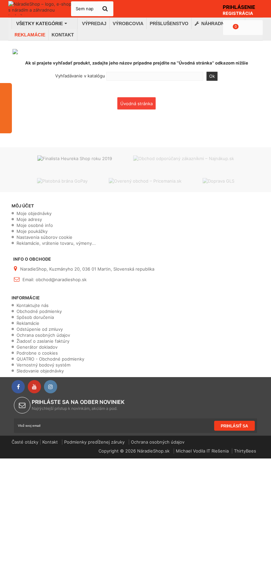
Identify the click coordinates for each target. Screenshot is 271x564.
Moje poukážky (32, 231)
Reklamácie (28, 323)
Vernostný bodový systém (43, 365)
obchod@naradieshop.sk (61, 279)
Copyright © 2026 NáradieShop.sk (134, 451)
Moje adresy (29, 219)
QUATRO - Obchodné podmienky (50, 359)
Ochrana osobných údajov (43, 335)
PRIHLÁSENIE (239, 7)
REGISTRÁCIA (238, 13)
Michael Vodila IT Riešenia (202, 451)
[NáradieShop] (40, 8)
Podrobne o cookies (37, 353)
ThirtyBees (245, 451)
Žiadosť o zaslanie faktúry (43, 341)
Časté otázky (25, 442)
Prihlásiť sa (234, 426)
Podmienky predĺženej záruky (94, 442)
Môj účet (23, 205)
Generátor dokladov (37, 347)
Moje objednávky (34, 213)
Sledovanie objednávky (40, 370)
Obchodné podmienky (39, 311)
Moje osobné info (35, 225)
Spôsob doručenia (35, 317)
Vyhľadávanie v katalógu (80, 75)
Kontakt (50, 442)
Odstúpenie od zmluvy (40, 329)
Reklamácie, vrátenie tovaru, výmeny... (56, 243)
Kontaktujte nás (33, 305)
